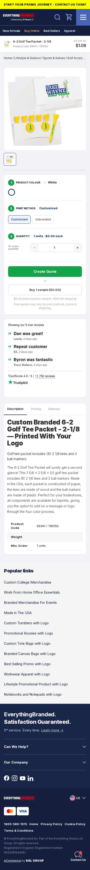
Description (15, 409)
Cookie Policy (75, 824)
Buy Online (31, 31)
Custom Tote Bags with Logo (27, 643)
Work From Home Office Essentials (32, 592)
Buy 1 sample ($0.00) (45, 290)
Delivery (54, 409)
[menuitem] (11, 31)
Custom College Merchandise (27, 582)
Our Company (16, 762)
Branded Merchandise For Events (30, 602)
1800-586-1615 (15, 824)
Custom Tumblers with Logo (26, 623)
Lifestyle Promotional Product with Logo (36, 684)
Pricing (36, 409)
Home (8, 58)
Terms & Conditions (18, 830)
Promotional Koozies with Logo (28, 633)
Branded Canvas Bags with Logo (30, 653)
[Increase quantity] (77, 247)
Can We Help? (16, 746)
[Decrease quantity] (34, 247)
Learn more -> (52, 730)
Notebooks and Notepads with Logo (33, 694)
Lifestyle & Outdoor (27, 58)
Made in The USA (18, 613)
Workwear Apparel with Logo (27, 674)
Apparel (69, 31)
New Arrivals (11, 31)
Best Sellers (52, 31)
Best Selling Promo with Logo (27, 664)
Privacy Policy (51, 824)
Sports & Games (54, 58)
